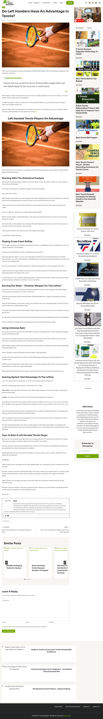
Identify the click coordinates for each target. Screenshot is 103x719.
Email (27, 622)
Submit (87, 456)
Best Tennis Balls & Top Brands (86, 80)
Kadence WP (67, 716)
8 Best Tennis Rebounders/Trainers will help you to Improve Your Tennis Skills (87, 109)
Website (51, 622)
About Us (96, 706)
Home (30, 3)
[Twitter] (92, 2)
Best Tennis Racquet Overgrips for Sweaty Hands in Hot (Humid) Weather (86, 198)
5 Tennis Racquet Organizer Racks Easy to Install (87, 51)
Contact (86, 706)
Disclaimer (58, 706)
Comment (6, 601)
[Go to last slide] (6, 563)
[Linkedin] (6, 516)
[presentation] (15, 554)
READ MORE (79, 58)
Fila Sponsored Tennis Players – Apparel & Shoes (51, 689)
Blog (61, 3)
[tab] (24, 579)
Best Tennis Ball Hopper (86, 138)
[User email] (8, 516)
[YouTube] (96, 2)
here (35, 112)
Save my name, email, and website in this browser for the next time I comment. (25, 627)
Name (4, 622)
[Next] (65, 563)
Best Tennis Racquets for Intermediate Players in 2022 (17, 529)
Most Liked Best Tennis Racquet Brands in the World (40, 568)
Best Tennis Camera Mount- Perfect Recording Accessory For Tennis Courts (87, 166)
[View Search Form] (86, 3)
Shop (70, 3)
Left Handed (6, 521)
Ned (4, 20)
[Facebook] (89, 2)
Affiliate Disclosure (73, 706)
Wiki (66, 91)
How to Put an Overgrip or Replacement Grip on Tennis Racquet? (55, 529)
